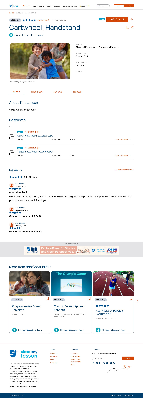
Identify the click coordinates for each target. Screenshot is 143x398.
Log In (119, 6)
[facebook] (93, 363)
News (73, 365)
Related (77, 91)
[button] (138, 301)
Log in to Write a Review (123, 170)
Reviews (57, 91)
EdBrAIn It (118, 19)
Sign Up (128, 6)
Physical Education (86, 47)
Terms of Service (115, 395)
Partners (53, 356)
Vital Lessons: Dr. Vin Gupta (70, 6)
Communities (75, 356)
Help (52, 359)
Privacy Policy (129, 395)
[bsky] (114, 363)
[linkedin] (100, 363)
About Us (53, 353)
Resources (37, 91)
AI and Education (38, 6)
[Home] (14, 6)
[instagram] (97, 363)
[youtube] (107, 363)
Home (11, 13)
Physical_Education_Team (28, 35)
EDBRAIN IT (32, 132)
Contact (53, 362)
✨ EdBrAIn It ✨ (84, 6)
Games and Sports (108, 47)
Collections (75, 353)
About (16, 91)
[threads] (111, 363)
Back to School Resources (54, 6)
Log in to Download (122, 139)
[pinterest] (104, 363)
